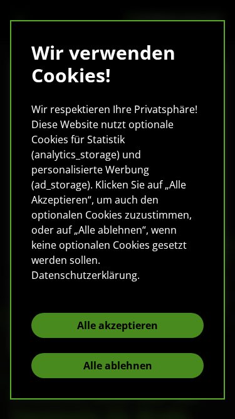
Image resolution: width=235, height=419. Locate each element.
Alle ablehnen (117, 366)
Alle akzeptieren (117, 325)
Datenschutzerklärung (84, 275)
